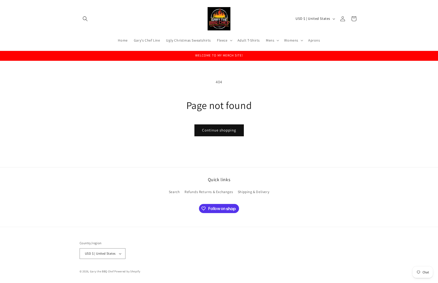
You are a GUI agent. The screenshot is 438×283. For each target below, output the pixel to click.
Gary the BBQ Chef (102, 271)
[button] (85, 18)
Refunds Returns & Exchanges (209, 192)
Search (174, 192)
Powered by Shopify (127, 271)
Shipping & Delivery (253, 192)
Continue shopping (219, 130)
